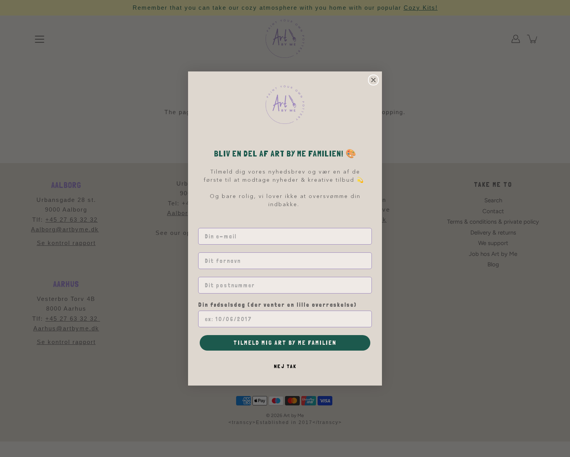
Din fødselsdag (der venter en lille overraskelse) (277, 304)
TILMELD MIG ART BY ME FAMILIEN (285, 342)
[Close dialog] (373, 80)
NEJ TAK (285, 366)
